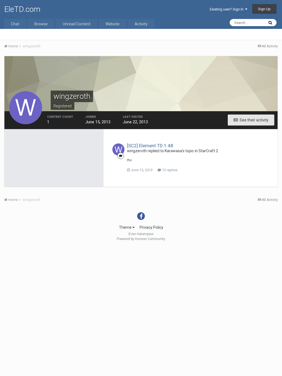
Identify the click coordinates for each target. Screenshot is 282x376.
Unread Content (76, 24)
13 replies (169, 170)
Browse (41, 24)
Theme (125, 227)
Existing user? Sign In (227, 9)
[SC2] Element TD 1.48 (150, 145)
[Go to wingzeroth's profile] (118, 149)
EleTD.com (22, 9)
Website (112, 24)
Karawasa (173, 151)
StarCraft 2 (208, 151)
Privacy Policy (151, 227)
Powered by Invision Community (141, 239)
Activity (141, 24)
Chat (15, 24)
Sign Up (264, 9)
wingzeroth (137, 151)
